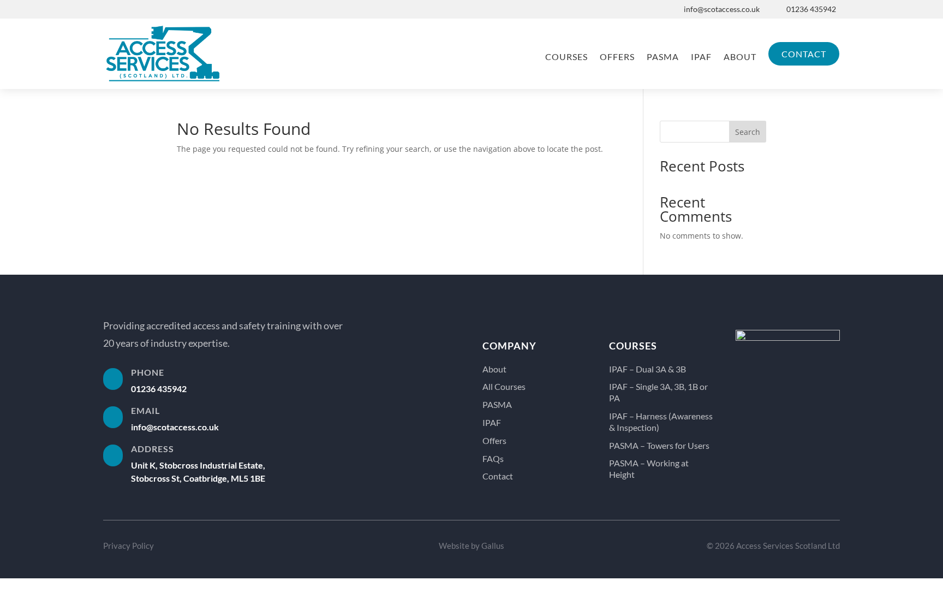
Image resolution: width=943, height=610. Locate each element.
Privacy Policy (128, 545)
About (740, 56)
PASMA (663, 56)
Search (747, 132)
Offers (617, 56)
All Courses (504, 386)
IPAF (701, 56)
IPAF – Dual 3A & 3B (647, 369)
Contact (803, 54)
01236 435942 (811, 9)
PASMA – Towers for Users (659, 445)
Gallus (492, 545)
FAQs (493, 458)
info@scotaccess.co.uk (722, 9)
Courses (566, 56)
